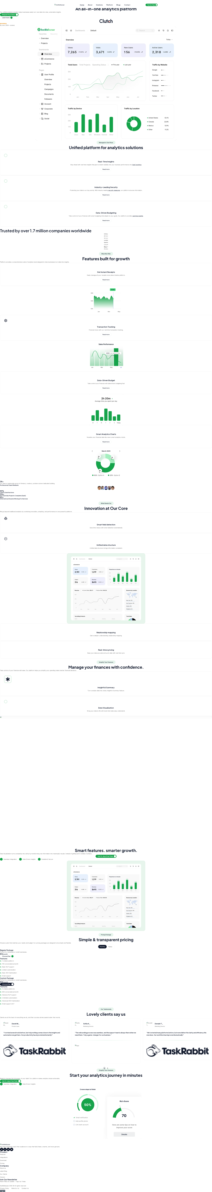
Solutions (99, 5)
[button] (104, 1068)
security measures (114, 190)
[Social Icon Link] (1, 1149)
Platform (109, 5)
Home (82, 5)
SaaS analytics (136, 165)
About (90, 5)
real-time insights (137, 216)
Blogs (118, 5)
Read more (106, 169)
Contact (127, 5)
